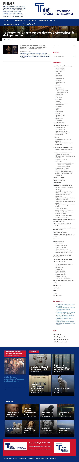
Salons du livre (60, 115)
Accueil (6, 20)
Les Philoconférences (60, 232)
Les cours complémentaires (65, 163)
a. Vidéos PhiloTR (10, 52)
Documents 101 (60, 127)
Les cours (59, 161)
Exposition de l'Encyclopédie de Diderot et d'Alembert (65, 198)
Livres (58, 101)
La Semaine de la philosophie (63, 185)
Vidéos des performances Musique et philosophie (63, 216)
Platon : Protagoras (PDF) (62, 389)
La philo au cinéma (62, 249)
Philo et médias (59, 241)
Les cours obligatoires (63, 166)
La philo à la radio (61, 245)
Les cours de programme (64, 165)
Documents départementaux (63, 152)
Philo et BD (59, 269)
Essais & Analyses (59, 177)
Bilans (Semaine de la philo (64, 191)
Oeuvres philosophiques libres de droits (15, 373)
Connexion (57, 334)
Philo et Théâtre (61, 276)
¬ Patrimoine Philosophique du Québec (65, 307)
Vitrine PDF (57, 285)
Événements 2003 (62, 91)
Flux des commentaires (61, 339)
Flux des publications (60, 337)
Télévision (59, 120)
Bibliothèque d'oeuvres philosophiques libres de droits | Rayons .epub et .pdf (15, 354)
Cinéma (58, 73)
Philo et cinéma (60, 271)
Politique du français (62, 168)
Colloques (59, 75)
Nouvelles (59, 106)
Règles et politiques (62, 170)
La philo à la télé (61, 247)
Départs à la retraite (62, 154)
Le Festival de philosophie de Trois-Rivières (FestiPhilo (64, 220)
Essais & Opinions (59, 180)
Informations (58, 183)
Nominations (60, 104)
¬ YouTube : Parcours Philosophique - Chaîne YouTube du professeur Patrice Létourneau (65, 323)
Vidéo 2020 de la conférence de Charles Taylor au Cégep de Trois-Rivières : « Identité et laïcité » (33, 47)
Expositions (59, 94)
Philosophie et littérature (63, 278)
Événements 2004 (62, 92)
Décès (58, 85)
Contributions (60, 82)
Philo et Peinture (61, 274)
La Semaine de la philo (46, 20)
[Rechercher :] (64, 46)
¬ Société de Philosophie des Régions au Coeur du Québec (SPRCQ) (65, 313)
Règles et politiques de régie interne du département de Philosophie (64, 173)
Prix (57, 110)
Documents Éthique (62, 131)
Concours (59, 77)
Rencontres (59, 111)
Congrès (58, 80)
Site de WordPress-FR (60, 342)
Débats (58, 84)
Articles (31, 20)
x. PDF (56, 290)
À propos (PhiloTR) (29, 24)
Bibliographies (60, 70)
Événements (60, 89)
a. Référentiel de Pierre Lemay (63, 66)
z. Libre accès (58, 295)
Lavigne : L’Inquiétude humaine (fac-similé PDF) (37, 387)
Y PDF (55, 293)
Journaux (59, 98)
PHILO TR (58, 108)
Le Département (18, 20)
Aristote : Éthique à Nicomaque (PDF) (39, 368)
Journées (59, 99)
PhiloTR (9, 3)
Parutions (57, 239)
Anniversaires (60, 68)
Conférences (60, 79)
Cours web (59, 244)
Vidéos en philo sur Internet (64, 252)
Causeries (59, 72)
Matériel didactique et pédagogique (62, 133)
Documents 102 (60, 129)
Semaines (59, 117)
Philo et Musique (61, 273)
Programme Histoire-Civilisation (64, 280)
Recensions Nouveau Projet (64, 149)
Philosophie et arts (60, 262)
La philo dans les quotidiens (64, 251)
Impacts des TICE (61, 159)
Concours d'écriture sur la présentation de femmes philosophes (63, 194)
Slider (56, 283)
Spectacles (59, 118)
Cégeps (56, 137)
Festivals (59, 96)
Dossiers (58, 87)
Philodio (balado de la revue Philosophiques (62, 256)
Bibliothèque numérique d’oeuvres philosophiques (14, 379)
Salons (58, 113)
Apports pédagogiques (61, 125)
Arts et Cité (59, 267)
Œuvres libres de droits (11, 24)
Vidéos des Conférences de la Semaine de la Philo (64, 212)
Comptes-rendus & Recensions (63, 147)
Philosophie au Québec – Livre (63, 259)
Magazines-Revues (62, 103)
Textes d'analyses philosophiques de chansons (64, 209)
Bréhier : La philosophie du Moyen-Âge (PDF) (62, 367)
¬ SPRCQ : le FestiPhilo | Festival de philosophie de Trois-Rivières (65, 316)
